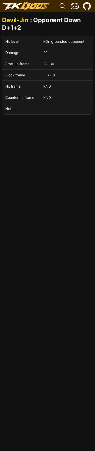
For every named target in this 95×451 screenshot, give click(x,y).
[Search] (62, 6)
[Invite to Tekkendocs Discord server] (75, 6)
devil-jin (15, 20)
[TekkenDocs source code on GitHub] (87, 6)
